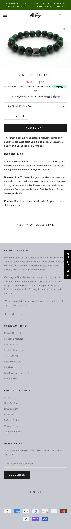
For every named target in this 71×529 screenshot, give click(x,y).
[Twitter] (13, 314)
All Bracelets (11, 356)
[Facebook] (5, 314)
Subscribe (17, 475)
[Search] (60, 15)
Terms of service (13, 431)
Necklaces (9, 367)
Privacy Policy (11, 426)
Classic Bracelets (13, 333)
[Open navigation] (5, 15)
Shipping (9, 414)
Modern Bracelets (13, 338)
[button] (35, 96)
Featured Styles (12, 361)
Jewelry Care (11, 409)
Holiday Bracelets (13, 350)
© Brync (35, 492)
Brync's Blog (11, 403)
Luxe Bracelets (12, 344)
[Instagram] (21, 314)
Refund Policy (11, 420)
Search (7, 397)
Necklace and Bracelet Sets (18, 373)
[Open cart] (66, 15)
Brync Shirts (10, 378)
